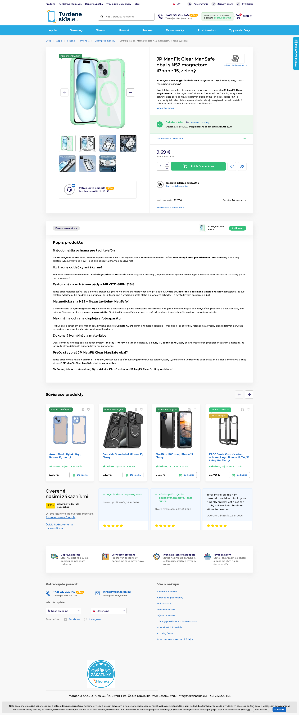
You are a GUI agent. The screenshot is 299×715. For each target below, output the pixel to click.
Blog (137, 4)
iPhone (71, 40)
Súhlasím (279, 709)
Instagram (95, 619)
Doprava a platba (94, 4)
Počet (161, 166)
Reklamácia (164, 603)
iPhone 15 (85, 40)
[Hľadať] (102, 17)
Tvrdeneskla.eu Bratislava (170, 138)
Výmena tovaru (166, 615)
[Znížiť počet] (167, 168)
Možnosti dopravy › (200, 122)
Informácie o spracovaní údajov (175, 639)
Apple (59, 40)
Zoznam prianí (225, 4)
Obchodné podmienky (170, 597)
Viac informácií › (166, 108)
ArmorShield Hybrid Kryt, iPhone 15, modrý (65, 456)
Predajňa (50, 4)
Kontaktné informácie (70, 4)
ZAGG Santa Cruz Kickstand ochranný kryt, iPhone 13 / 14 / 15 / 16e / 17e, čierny (229, 457)
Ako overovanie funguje (60, 517)
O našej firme (165, 633)
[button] (130, 92)
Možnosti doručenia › (177, 186)
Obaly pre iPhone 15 (105, 40)
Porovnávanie (200, 4)
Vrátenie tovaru (166, 609)
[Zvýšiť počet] (167, 164)
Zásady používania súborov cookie (177, 621)
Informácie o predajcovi (170, 207)
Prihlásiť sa (247, 4)
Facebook (74, 619)
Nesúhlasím (261, 709)
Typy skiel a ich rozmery (118, 4)
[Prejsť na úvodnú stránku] (64, 17)
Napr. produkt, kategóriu (120, 16)
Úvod (48, 40)
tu (248, 709)
